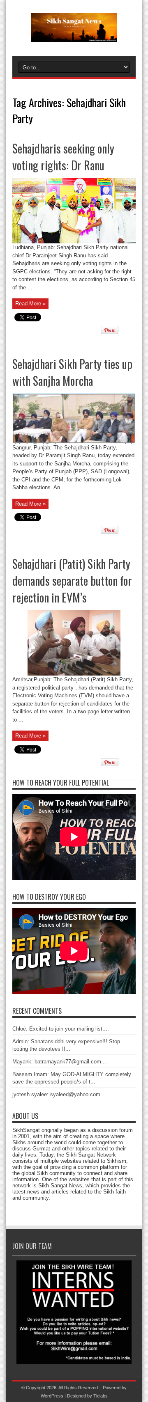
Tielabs (100, 1395)
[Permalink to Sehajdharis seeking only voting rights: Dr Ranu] (74, 241)
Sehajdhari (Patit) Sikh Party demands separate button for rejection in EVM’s (72, 580)
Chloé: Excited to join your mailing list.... (60, 1029)
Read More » (30, 303)
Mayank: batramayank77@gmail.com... (59, 1061)
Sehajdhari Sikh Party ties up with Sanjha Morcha (72, 372)
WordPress (52, 1395)
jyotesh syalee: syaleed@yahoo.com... (58, 1094)
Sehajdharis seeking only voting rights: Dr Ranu (63, 157)
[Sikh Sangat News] (74, 36)
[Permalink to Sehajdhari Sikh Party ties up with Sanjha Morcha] (74, 442)
